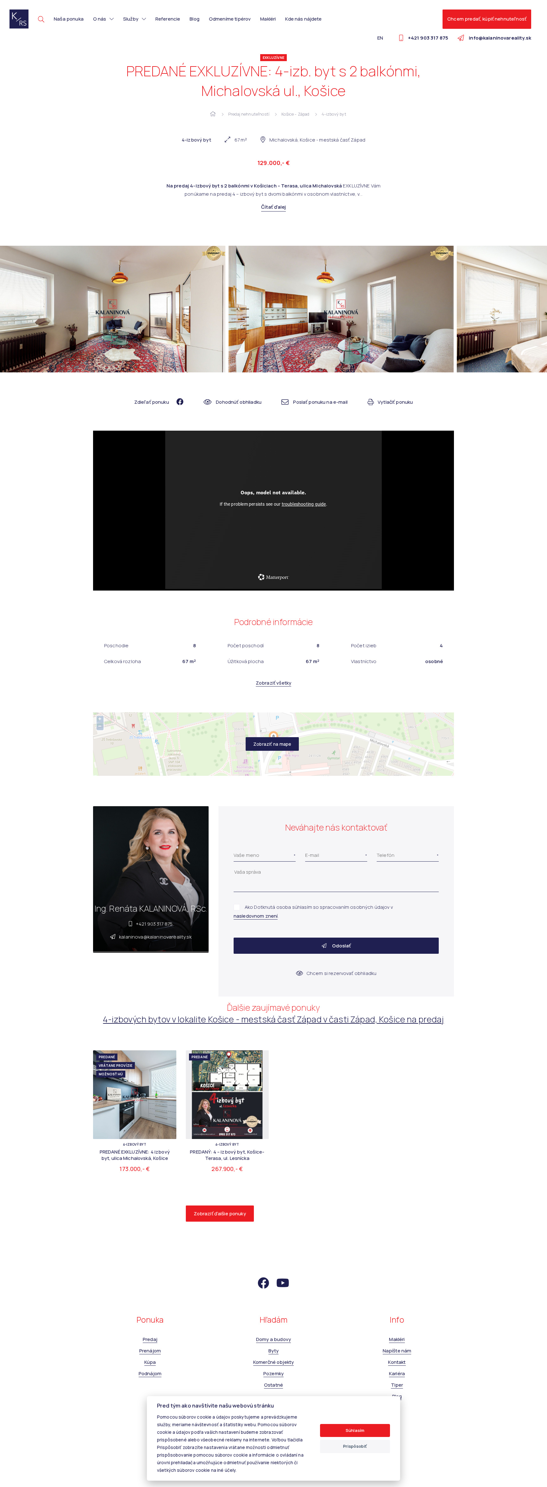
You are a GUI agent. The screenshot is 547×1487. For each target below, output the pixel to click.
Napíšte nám (397, 1350)
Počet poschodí (246, 645)
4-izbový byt (334, 114)
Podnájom (150, 1373)
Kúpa (150, 1362)
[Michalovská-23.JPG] (341, 309)
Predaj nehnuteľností (248, 114)
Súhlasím (355, 1430)
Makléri (268, 19)
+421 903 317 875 (154, 924)
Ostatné (273, 1385)
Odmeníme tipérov (230, 19)
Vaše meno (246, 855)
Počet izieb (364, 645)
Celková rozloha (122, 661)
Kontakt (397, 1362)
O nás (99, 19)
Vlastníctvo (364, 661)
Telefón (385, 855)
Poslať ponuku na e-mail (320, 402)
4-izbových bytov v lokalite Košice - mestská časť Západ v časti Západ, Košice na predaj (273, 1019)
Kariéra (397, 1373)
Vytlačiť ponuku (395, 402)
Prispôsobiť (355, 1446)
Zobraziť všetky (273, 683)
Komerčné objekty (273, 1362)
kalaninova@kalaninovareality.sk (155, 936)
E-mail (312, 855)
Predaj (150, 1339)
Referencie (167, 19)
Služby (131, 19)
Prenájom (150, 1350)
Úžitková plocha (246, 661)
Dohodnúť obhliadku (238, 402)
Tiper (397, 1385)
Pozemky (273, 1373)
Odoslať (341, 945)
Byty (273, 1350)
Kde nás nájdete (303, 19)
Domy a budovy (273, 1339)
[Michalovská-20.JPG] (112, 309)
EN (380, 38)
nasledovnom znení (256, 916)
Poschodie (116, 645)
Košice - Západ (295, 114)
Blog (194, 19)
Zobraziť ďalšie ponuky (220, 1213)
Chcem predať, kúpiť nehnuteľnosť (486, 19)
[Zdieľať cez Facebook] (177, 402)
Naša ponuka (69, 19)
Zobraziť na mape (272, 744)
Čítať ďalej (273, 207)
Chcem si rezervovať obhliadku (341, 973)
